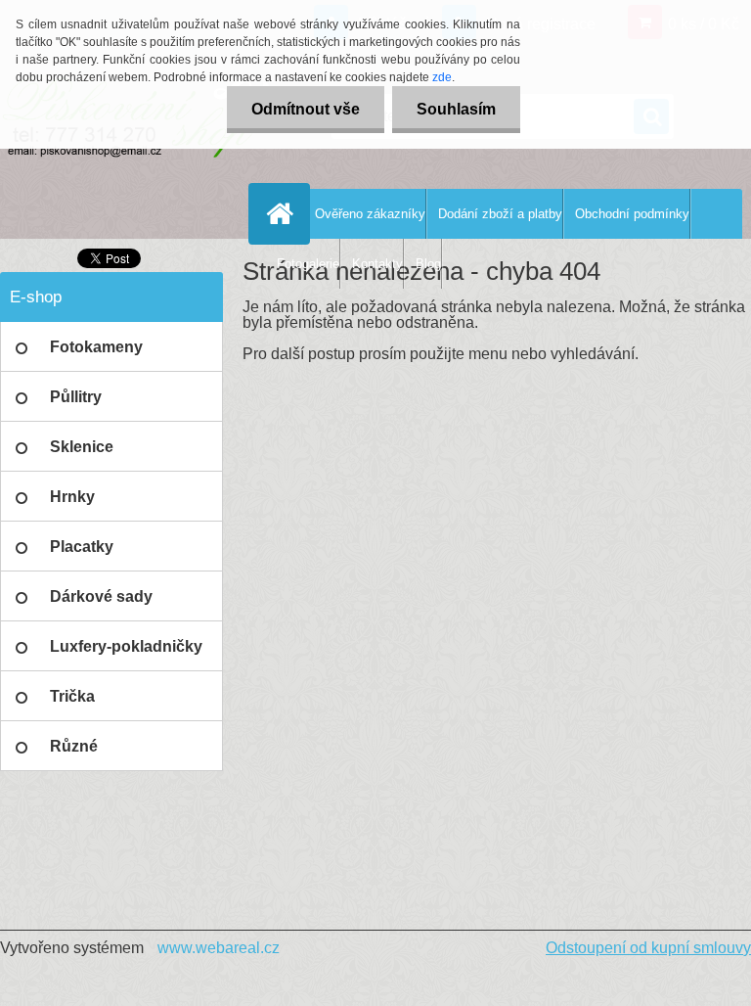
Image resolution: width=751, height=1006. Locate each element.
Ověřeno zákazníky (370, 213)
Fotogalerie (308, 263)
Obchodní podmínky (632, 213)
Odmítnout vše (305, 109)
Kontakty (377, 263)
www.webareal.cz (218, 947)
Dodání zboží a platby (500, 213)
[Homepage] (283, 213)
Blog (428, 263)
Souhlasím (456, 109)
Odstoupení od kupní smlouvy (648, 947)
